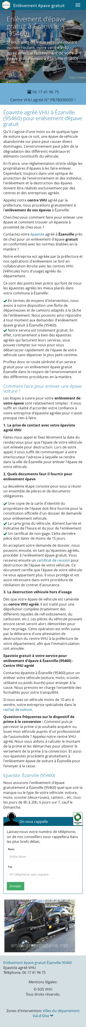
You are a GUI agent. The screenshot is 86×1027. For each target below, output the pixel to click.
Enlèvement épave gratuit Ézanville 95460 (37, 962)
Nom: (11, 849)
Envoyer (15, 886)
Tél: (10, 867)
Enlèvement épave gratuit (39, 5)
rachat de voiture (17, 709)
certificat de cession (53, 560)
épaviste (37, 234)
